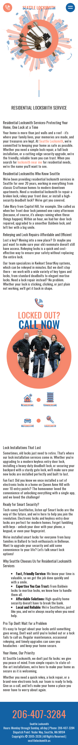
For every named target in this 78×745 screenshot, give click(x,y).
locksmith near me (30, 162)
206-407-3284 (39, 713)
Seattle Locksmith (51, 141)
